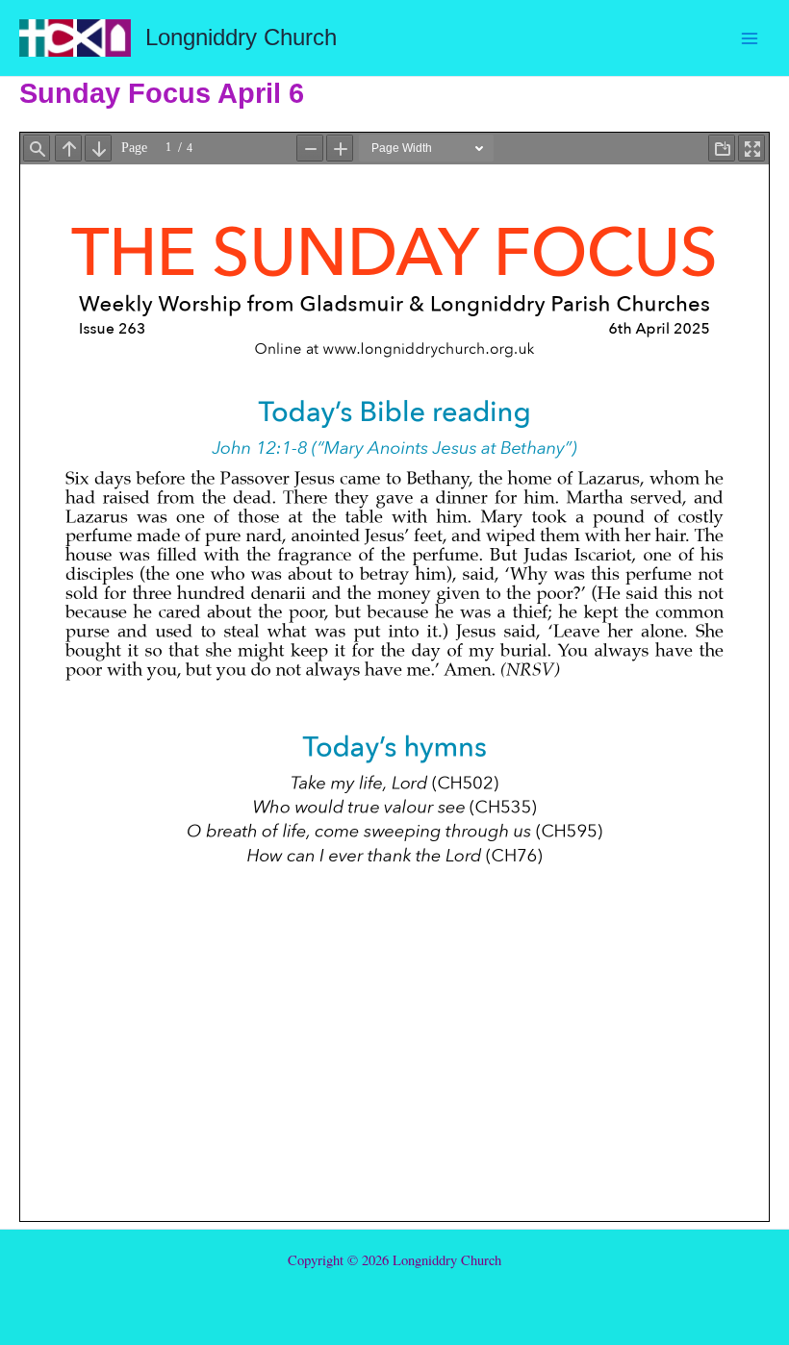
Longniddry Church (241, 37)
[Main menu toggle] (749, 38)
